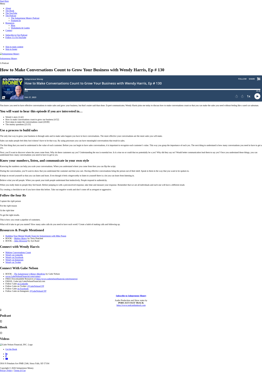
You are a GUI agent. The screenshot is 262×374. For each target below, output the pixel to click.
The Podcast (10, 15)
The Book (9, 11)
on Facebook (23, 288)
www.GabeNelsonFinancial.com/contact (22, 276)
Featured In (16, 20)
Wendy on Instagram (14, 260)
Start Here (4, 1)
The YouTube (11, 13)
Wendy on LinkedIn (14, 255)
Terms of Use (20, 370)
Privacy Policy (6, 370)
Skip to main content (14, 47)
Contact (8, 30)
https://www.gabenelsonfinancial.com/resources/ (57, 279)
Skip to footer (11, 49)
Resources (9, 23)
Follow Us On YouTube (15, 37)
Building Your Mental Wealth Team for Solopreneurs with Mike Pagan (35, 236)
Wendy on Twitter (13, 262)
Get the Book (11, 349)
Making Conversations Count (18, 252)
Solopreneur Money (8, 58)
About (8, 8)
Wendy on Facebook (14, 257)
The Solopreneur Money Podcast (25, 18)
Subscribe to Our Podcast (16, 35)
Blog (13, 25)
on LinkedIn (22, 284)
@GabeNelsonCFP (35, 286)
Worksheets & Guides (20, 28)
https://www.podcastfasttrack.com (131, 305)
